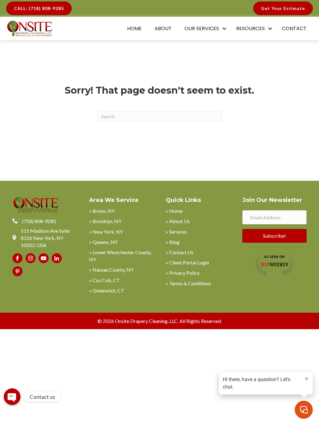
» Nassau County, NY (111, 270)
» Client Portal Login (187, 262)
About (163, 28)
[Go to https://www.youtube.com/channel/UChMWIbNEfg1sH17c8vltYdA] (44, 258)
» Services (176, 232)
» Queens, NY (103, 242)
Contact (294, 28)
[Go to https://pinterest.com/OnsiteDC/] (17, 271)
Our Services (201, 28)
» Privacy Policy (183, 273)
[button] (224, 28)
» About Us (178, 221)
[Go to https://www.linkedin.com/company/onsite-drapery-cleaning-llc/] (57, 258)
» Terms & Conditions (188, 283)
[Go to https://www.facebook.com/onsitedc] (17, 258)
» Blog (172, 242)
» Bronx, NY (102, 211)
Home (134, 28)
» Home (174, 211)
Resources (250, 28)
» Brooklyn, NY (105, 221)
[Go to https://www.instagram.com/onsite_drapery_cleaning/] (31, 258)
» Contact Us (179, 252)
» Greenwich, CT (106, 290)
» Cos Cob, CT (104, 280)
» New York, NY (106, 232)
